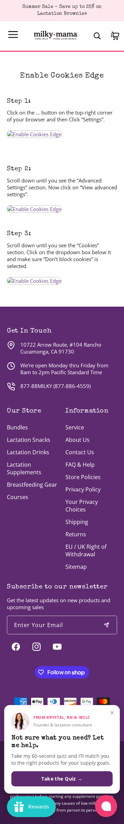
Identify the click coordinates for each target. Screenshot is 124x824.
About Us (77, 440)
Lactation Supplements (24, 468)
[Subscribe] (106, 625)
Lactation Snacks (28, 440)
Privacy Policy (83, 489)
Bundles (17, 427)
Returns (75, 534)
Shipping (76, 522)
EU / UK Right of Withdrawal (85, 550)
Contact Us (79, 452)
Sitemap (76, 566)
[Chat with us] (106, 806)
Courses (17, 497)
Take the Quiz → (61, 778)
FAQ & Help (80, 464)
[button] (13, 34)
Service (74, 427)
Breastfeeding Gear (32, 484)
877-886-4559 (72, 386)
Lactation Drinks (28, 452)
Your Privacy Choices (81, 505)
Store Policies (83, 477)
